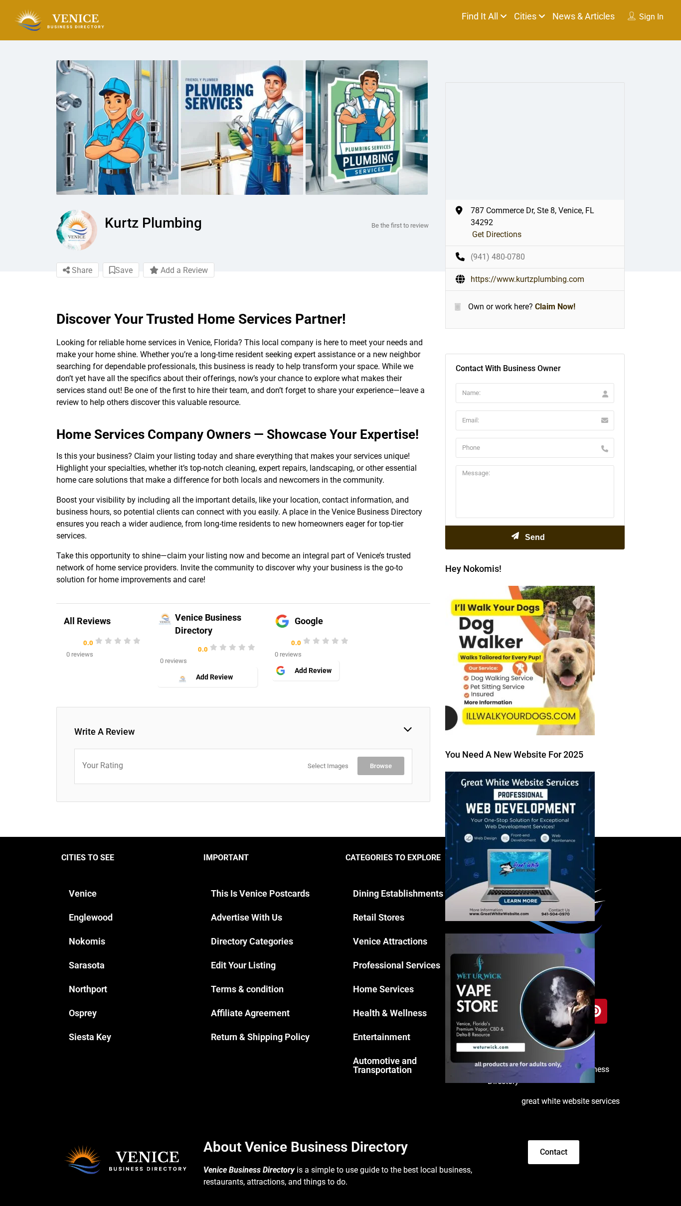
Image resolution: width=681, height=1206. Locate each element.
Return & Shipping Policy (260, 1037)
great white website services (570, 1101)
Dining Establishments (398, 893)
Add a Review (183, 270)
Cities (525, 16)
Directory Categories (252, 941)
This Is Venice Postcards (260, 893)
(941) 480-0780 (498, 257)
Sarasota (87, 965)
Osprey (83, 1013)
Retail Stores (378, 917)
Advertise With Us (246, 917)
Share (81, 270)
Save (124, 270)
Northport (88, 989)
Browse (381, 766)
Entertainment (381, 1037)
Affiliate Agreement (250, 1013)
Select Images (328, 766)
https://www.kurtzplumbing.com (527, 279)
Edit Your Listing (243, 965)
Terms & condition (247, 989)
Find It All (480, 16)
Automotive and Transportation (385, 1065)
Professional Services (396, 965)
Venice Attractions (390, 941)
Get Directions (496, 234)
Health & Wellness (390, 1013)
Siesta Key (90, 1037)
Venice (83, 893)
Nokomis (87, 941)
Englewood (91, 917)
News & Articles (583, 16)
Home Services (383, 989)
